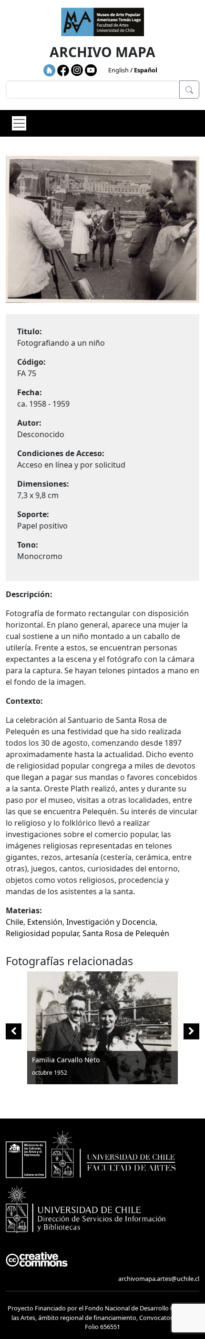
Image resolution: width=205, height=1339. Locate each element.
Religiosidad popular (42, 933)
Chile (14, 922)
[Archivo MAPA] (102, 22)
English (118, 70)
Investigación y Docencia (110, 922)
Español (145, 70)
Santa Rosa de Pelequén (125, 933)
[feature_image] (102, 1026)
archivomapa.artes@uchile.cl (158, 1278)
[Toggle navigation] (19, 123)
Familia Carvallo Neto (66, 1060)
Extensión (44, 922)
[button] (191, 1031)
